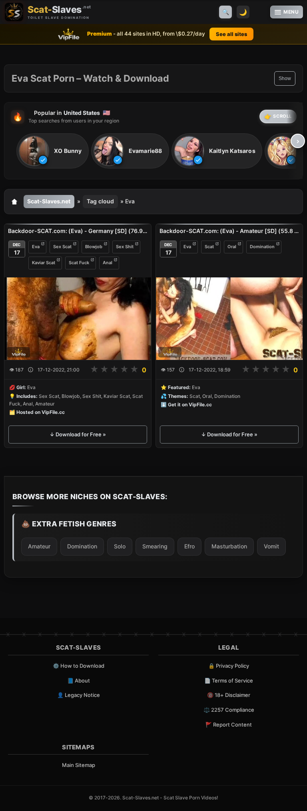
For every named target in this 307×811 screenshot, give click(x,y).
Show (285, 78)
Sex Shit (125, 246)
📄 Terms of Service (228, 680)
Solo (120, 546)
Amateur (39, 546)
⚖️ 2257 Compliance (228, 710)
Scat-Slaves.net (48, 201)
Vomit (271, 546)
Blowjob (93, 246)
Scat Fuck (79, 262)
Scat (209, 246)
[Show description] (30, 370)
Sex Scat (62, 246)
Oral (231, 246)
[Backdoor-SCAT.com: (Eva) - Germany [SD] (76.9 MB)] (77, 318)
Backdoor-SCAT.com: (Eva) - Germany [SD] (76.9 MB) (78, 230)
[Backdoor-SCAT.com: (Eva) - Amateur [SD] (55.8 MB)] (229, 318)
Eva (36, 246)
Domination (262, 246)
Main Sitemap (78, 765)
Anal (107, 262)
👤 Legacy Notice (78, 695)
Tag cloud (100, 201)
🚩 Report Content (228, 724)
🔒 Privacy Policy (228, 665)
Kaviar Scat (43, 262)
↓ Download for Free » (78, 434)
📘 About (78, 680)
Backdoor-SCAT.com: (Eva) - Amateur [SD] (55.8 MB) (229, 230)
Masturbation (229, 546)
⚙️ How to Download (78, 665)
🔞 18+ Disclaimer (228, 695)
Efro (189, 546)
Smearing (154, 546)
